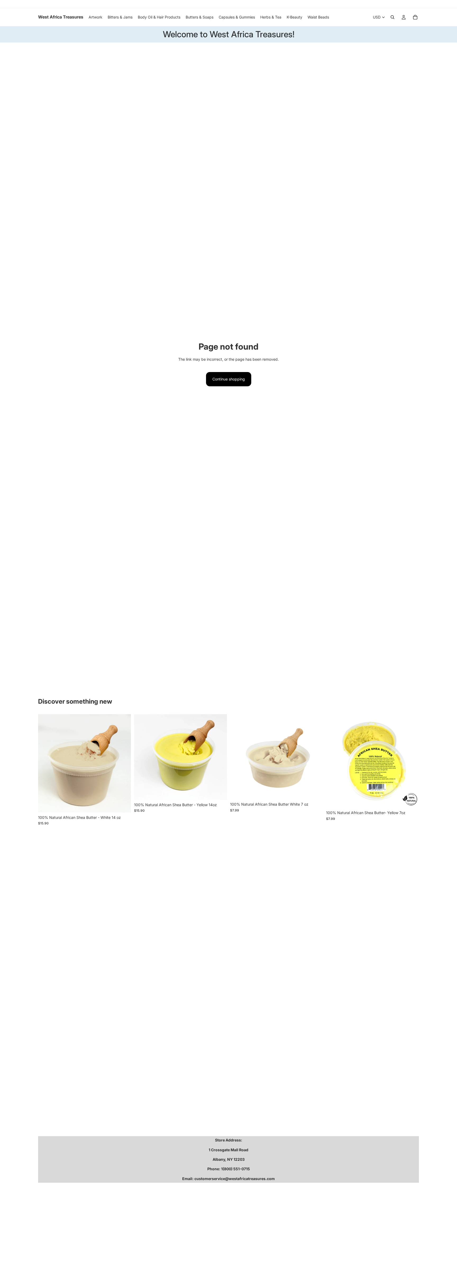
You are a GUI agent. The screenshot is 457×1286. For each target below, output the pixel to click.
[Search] (392, 17)
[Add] (122, 804)
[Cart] (415, 17)
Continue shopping (228, 379)
